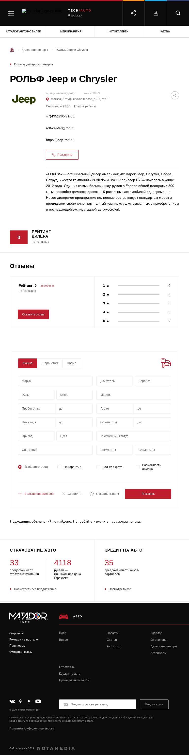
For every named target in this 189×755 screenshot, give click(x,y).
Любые (27, 363)
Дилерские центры (164, 646)
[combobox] (55, 381)
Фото (62, 633)
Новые (71, 363)
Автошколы (159, 653)
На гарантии (72, 467)
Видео (63, 639)
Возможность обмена (151, 467)
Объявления (159, 639)
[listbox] (74, 395)
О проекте (16, 633)
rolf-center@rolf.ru (60, 128)
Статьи (112, 639)
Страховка (66, 667)
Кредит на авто (69, 673)
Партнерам (17, 645)
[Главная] (12, 50)
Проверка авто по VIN (74, 680)
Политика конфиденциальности (31, 728)
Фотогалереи (118, 31)
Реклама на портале (23, 639)
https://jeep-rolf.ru (60, 140)
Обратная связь (20, 652)
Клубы (165, 31)
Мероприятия (70, 31)
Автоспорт (114, 646)
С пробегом (50, 363)
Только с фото (113, 467)
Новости (113, 633)
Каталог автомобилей (23, 31)
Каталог (156, 633)
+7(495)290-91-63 (60, 116)
